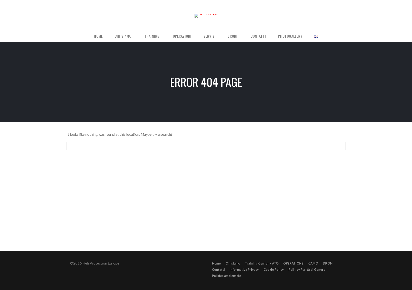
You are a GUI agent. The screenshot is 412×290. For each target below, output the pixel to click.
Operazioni (182, 36)
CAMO (313, 263)
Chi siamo (123, 36)
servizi (209, 36)
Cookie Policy (273, 269)
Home (98, 36)
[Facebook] (306, 4)
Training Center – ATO (261, 263)
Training (152, 36)
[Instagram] (313, 4)
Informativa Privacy (244, 269)
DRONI (232, 36)
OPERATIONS (293, 263)
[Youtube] (329, 4)
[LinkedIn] (321, 4)
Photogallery (290, 36)
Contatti (258, 36)
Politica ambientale (226, 276)
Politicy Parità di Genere (306, 269)
